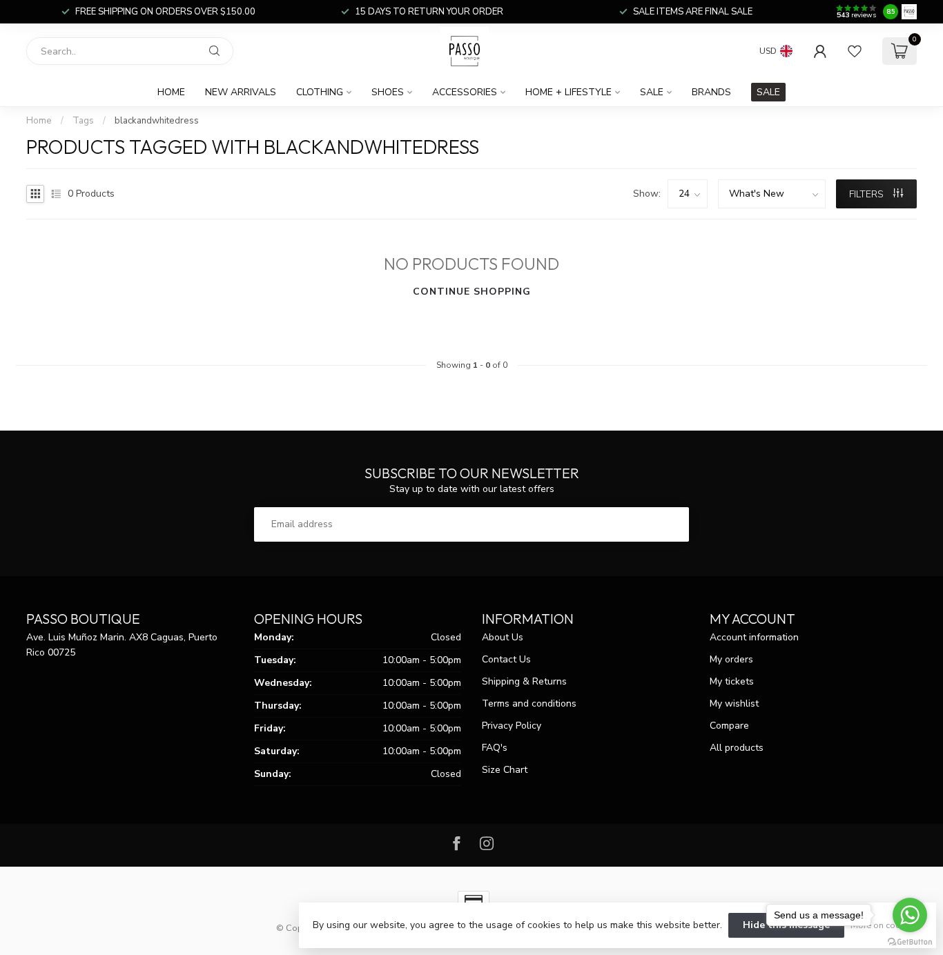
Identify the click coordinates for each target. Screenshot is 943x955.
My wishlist (734, 703)
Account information (754, 637)
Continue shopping (472, 291)
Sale (651, 92)
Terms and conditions (529, 703)
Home (171, 92)
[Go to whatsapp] (910, 915)
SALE (768, 92)
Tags (83, 121)
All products (737, 747)
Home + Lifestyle (568, 92)
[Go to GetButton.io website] (910, 941)
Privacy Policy (511, 725)
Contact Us (506, 659)
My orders (731, 659)
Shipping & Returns (524, 681)
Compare (729, 725)
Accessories (464, 92)
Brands (711, 92)
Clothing (319, 92)
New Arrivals (240, 92)
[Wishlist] (855, 51)
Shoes (387, 92)
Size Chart (504, 769)
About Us (502, 637)
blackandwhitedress (157, 121)
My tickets (732, 681)
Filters (867, 194)
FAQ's (494, 747)
